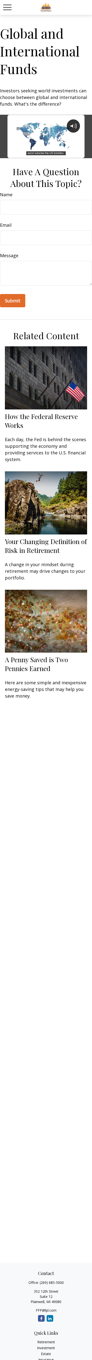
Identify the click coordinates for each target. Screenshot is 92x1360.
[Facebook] (41, 1318)
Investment (46, 1348)
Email (6, 225)
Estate (46, 1353)
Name (6, 194)
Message (9, 255)
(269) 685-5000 (52, 1282)
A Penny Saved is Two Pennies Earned (36, 664)
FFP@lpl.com (46, 1310)
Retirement (46, 1342)
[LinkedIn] (50, 1318)
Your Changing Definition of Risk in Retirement (46, 546)
